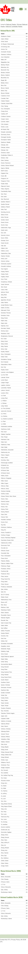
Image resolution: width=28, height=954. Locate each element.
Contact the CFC (5, 940)
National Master (11, 24)
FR (21, 9)
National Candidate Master (14, 26)
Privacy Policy (15, 940)
